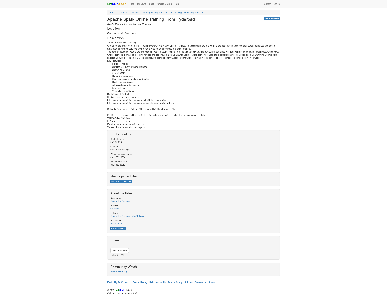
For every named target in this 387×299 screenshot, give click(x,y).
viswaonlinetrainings (120, 200)
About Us (161, 282)
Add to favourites (272, 18)
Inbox (151, 3)
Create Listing (164, 3)
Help (177, 3)
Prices (211, 282)
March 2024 (116, 223)
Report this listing (118, 271)
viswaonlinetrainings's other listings (127, 215)
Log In (277, 3)
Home (112, 12)
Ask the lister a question (121, 181)
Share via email (120, 250)
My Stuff (141, 3)
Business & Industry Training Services (149, 12)
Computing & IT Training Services (187, 12)
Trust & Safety (175, 282)
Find (132, 3)
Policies (189, 282)
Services (123, 12)
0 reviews (114, 208)
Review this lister (118, 228)
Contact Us (200, 282)
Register (267, 3)
